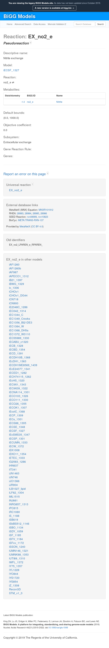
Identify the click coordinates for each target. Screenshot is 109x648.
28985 (36, 213)
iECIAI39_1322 (18, 388)
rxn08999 (32, 216)
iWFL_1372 (16, 562)
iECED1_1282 (18, 372)
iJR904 (13, 485)
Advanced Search (23, 24)
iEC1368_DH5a (18, 330)
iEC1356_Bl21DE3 (20, 322)
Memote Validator (56, 24)
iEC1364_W (16, 326)
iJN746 (13, 477)
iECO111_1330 (18, 400)
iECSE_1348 (17, 427)
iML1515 (14, 496)
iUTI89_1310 (17, 558)
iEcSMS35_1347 (19, 434)
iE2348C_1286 (18, 307)
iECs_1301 (16, 419)
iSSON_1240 (17, 546)
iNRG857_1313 (18, 504)
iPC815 (13, 508)
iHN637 (13, 465)
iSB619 (13, 519)
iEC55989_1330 (19, 338)
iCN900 (13, 303)
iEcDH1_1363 (17, 361)
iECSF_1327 (11, 70)
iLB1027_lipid (17, 488)
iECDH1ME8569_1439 (23, 365)
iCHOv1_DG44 (18, 295)
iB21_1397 (15, 280)
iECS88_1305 (17, 423)
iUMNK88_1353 (19, 554)
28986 (43, 213)
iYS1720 (14, 577)
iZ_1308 (14, 585)
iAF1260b (15, 268)
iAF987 (13, 272)
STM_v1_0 (15, 593)
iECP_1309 (16, 415)
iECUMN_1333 (18, 442)
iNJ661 (13, 500)
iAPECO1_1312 (19, 276)
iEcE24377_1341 (19, 369)
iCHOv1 (14, 291)
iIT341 (13, 469)
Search (100, 24)
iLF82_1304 (16, 492)
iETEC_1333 (17, 458)
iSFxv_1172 (16, 543)
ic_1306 (14, 287)
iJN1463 (14, 473)
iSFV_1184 (16, 539)
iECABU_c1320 (18, 342)
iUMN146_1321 (18, 550)
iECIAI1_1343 (17, 384)
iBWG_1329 (16, 284)
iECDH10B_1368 (19, 357)
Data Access (39, 24)
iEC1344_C (16, 315)
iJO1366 (14, 481)
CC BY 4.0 (37, 226)
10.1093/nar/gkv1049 (58, 627)
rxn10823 (43, 216)
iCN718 (13, 299)
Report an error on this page (25, 173)
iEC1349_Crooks (19, 318)
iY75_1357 (15, 566)
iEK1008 (14, 450)
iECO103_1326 (18, 396)
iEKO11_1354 (17, 454)
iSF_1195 (15, 535)
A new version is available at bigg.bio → (54, 7)
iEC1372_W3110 (19, 334)
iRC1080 (14, 512)
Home (9, 24)
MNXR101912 (46, 209)
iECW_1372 (16, 446)
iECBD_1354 (17, 349)
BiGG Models (19, 16)
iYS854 (13, 581)
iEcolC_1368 (17, 411)
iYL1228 (14, 570)
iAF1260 (14, 264)
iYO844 (13, 573)
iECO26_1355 (18, 403)
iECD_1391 (16, 353)
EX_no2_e (15, 190)
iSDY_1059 (16, 531)
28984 (28, 213)
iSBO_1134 (16, 527)
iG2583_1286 (17, 461)
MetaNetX (25, 226)
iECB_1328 (16, 345)
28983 (20, 213)
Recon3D (15, 589)
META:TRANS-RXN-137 (31, 220)
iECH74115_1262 (20, 376)
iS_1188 (14, 516)
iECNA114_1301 (19, 392)
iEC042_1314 (17, 311)
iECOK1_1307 (18, 407)
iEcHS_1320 (17, 380)
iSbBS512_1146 (19, 523)
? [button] (30, 42)
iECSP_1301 (17, 438)
